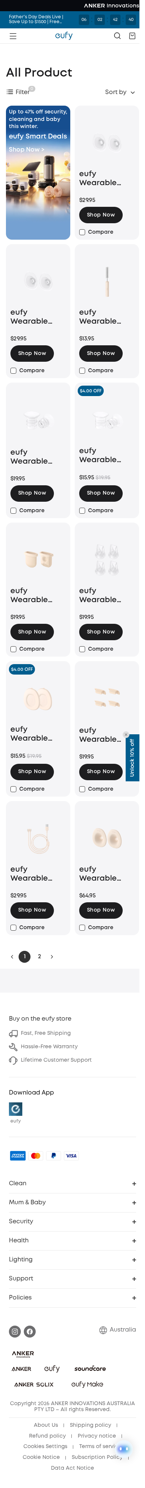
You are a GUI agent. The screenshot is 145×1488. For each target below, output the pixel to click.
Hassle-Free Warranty (49, 1047)
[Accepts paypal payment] (53, 1156)
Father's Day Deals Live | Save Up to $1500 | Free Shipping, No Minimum (36, 19)
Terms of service (100, 1446)
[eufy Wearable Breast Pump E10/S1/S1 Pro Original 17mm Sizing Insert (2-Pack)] (38, 420)
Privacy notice (97, 1436)
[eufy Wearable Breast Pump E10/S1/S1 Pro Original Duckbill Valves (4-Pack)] (107, 560)
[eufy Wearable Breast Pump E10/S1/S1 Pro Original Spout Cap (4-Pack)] (107, 699)
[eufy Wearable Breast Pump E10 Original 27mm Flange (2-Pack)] (38, 281)
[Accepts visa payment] (71, 1156)
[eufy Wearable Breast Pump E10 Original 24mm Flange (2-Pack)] (107, 143)
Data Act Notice (72, 1468)
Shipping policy (90, 1425)
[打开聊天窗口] (124, 1449)
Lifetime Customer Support (56, 1060)
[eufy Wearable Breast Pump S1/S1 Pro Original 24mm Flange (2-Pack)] (107, 838)
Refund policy (47, 1436)
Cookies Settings (45, 1446)
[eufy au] (64, 35)
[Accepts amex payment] (18, 1156)
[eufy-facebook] (30, 1332)
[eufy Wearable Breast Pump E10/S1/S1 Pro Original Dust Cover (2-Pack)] (38, 698)
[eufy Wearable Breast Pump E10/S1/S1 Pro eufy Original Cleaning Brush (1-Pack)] (107, 281)
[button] (132, 36)
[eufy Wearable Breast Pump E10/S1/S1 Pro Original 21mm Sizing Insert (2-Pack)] (107, 420)
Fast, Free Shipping (46, 1033)
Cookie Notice (41, 1457)
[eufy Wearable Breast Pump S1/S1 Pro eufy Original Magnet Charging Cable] (38, 838)
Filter (23, 92)
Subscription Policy (97, 1457)
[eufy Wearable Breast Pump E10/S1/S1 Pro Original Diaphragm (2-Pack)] (38, 560)
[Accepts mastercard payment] (36, 1156)
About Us (46, 1425)
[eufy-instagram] (15, 1332)
